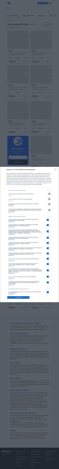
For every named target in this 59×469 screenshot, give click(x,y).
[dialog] (29, 234)
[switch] (49, 194)
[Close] (56, 169)
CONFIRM (18, 297)
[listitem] (29, 190)
